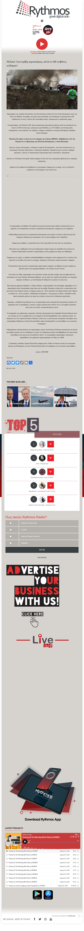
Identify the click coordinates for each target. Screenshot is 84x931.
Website (24, 543)
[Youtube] (51, 919)
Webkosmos (72, 916)
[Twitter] (40, 919)
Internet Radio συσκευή (30, 536)
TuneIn (24, 530)
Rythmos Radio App (29, 523)
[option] (18, 396)
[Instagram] (45, 919)
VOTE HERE (57, 434)
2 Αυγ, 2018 (11, 368)
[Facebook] (34, 919)
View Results (42, 557)
